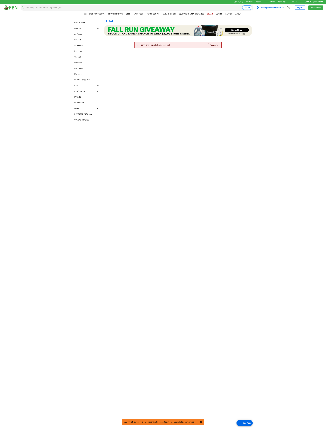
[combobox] (133, 7)
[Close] (201, 422)
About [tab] (238, 14)
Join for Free (315, 7)
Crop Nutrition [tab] (115, 14)
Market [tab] (228, 14)
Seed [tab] (128, 14)
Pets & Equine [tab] (152, 14)
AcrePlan (271, 2)
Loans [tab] (219, 14)
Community (238, 2)
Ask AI (247, 7)
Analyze (249, 2)
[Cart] (289, 7)
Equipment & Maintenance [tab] (191, 14)
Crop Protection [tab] (97, 14)
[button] (86, 22)
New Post (247, 423)
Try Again (214, 45)
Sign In (300, 7)
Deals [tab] (210, 14)
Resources (260, 2)
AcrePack (282, 2)
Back (111, 21)
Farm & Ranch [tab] (169, 14)
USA (294, 2)
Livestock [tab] (138, 14)
